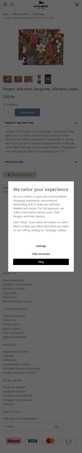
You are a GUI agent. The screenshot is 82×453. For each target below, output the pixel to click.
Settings (41, 246)
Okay (41, 261)
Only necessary (41, 253)
